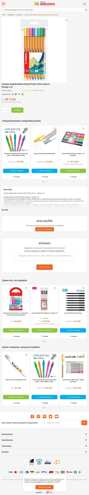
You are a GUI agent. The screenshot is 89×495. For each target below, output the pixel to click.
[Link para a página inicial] (3, 15)
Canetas (19, 15)
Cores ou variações (17, 171)
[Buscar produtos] (86, 10)
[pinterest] (19, 94)
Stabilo (9, 90)
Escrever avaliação (44, 229)
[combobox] (45, 10)
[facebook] (12, 94)
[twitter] (16, 94)
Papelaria (11, 15)
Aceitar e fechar (44, 487)
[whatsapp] (22, 94)
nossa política (37, 482)
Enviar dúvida (44, 267)
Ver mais (5, 210)
